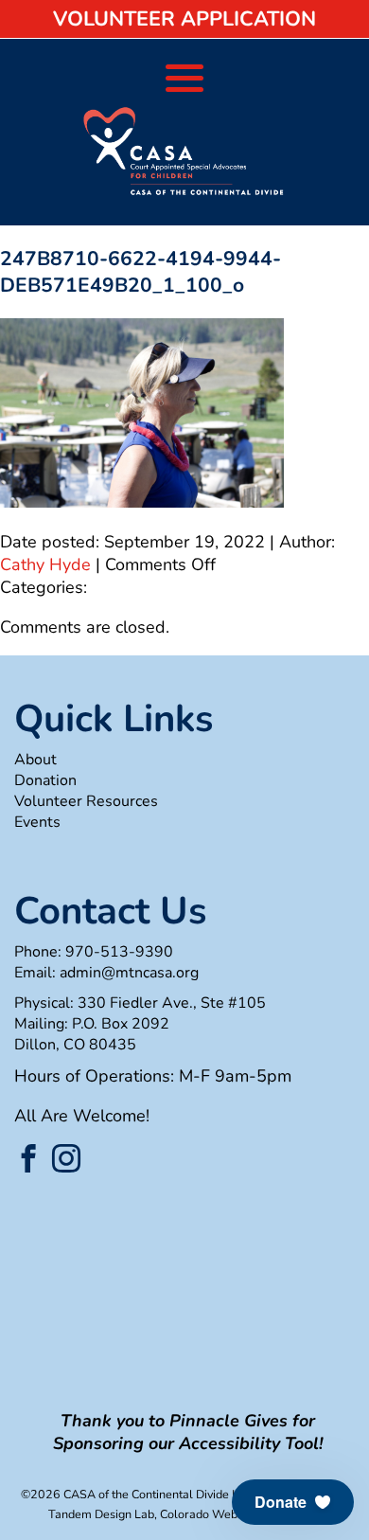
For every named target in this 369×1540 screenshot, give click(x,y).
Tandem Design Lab (101, 1514)
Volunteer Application (184, 19)
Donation (45, 780)
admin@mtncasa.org (129, 972)
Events (37, 822)
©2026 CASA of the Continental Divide (125, 1494)
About (35, 759)
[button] (293, 1502)
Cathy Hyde (45, 564)
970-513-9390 (119, 951)
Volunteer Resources (86, 801)
